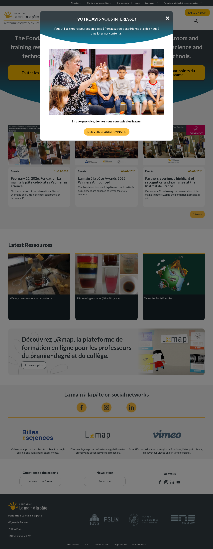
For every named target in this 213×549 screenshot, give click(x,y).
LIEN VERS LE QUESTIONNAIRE (106, 131)
